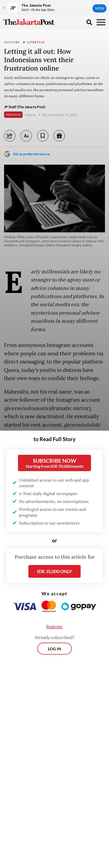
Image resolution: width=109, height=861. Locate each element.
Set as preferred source (31, 154)
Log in (54, 648)
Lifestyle (36, 42)
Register (54, 626)
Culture (12, 42)
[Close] (3, 7)
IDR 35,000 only (54, 571)
